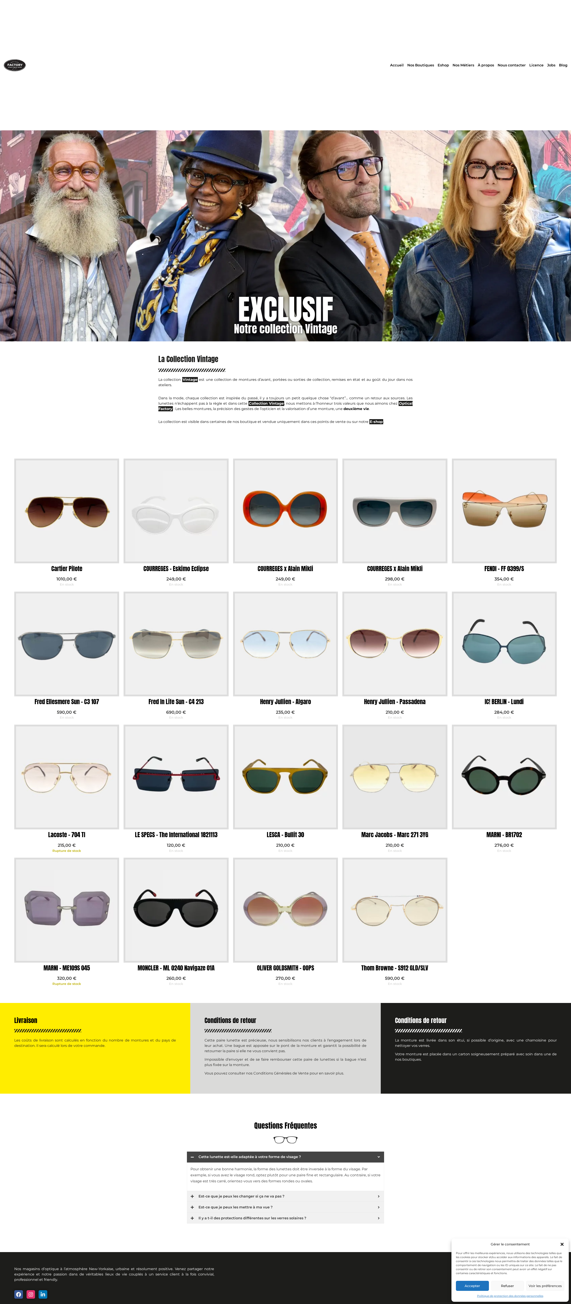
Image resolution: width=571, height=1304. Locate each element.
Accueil (397, 65)
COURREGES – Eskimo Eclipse (176, 568)
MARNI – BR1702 (504, 834)
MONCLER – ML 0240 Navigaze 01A (176, 967)
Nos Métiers (463, 65)
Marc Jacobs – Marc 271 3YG (394, 834)
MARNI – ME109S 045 (66, 967)
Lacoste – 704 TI (66, 834)
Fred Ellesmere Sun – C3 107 (67, 701)
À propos (486, 65)
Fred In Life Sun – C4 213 (176, 701)
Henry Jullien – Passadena (395, 701)
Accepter (472, 1286)
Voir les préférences (545, 1286)
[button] (562, 1244)
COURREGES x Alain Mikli (285, 568)
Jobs (551, 65)
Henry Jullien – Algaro (285, 701)
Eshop (443, 65)
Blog (563, 65)
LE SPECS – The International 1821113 (176, 834)
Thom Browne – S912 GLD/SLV (394, 967)
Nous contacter (512, 65)
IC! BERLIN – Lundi (504, 701)
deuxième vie (356, 409)
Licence (536, 65)
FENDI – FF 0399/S (504, 568)
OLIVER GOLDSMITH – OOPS (285, 967)
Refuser (507, 1286)
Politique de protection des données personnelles (510, 1296)
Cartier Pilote (66, 568)
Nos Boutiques (420, 65)
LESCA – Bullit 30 (285, 834)
